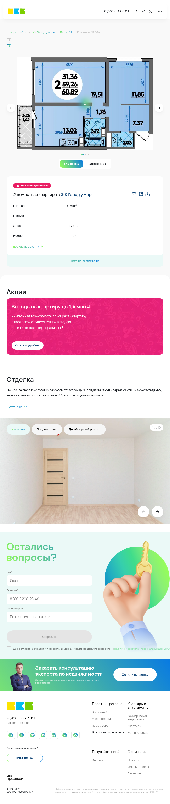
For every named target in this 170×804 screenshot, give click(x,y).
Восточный (99, 712)
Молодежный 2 (102, 719)
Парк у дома (100, 726)
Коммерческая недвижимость (138, 717)
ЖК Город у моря (44, 32)
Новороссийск (17, 32)
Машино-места (138, 733)
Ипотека (98, 760)
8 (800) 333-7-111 (116, 11)
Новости (133, 760)
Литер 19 (66, 32)
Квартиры (134, 726)
